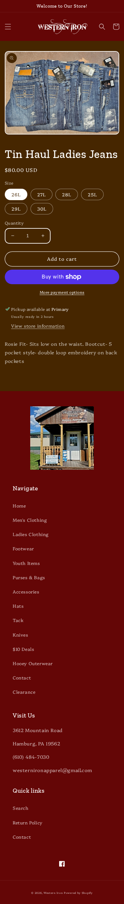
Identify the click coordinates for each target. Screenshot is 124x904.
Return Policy (28, 822)
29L (16, 209)
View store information (38, 326)
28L (66, 194)
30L (41, 209)
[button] (8, 27)
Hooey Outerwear (33, 663)
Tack (18, 620)
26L (16, 194)
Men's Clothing (30, 520)
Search (21, 808)
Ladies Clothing (31, 534)
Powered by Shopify (78, 892)
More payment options (62, 292)
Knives (20, 635)
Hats (18, 606)
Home (19, 505)
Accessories (26, 591)
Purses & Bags (29, 577)
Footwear (23, 548)
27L (41, 194)
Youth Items (26, 563)
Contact (22, 677)
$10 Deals (23, 649)
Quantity (14, 223)
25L (92, 194)
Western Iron (53, 892)
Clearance (24, 692)
